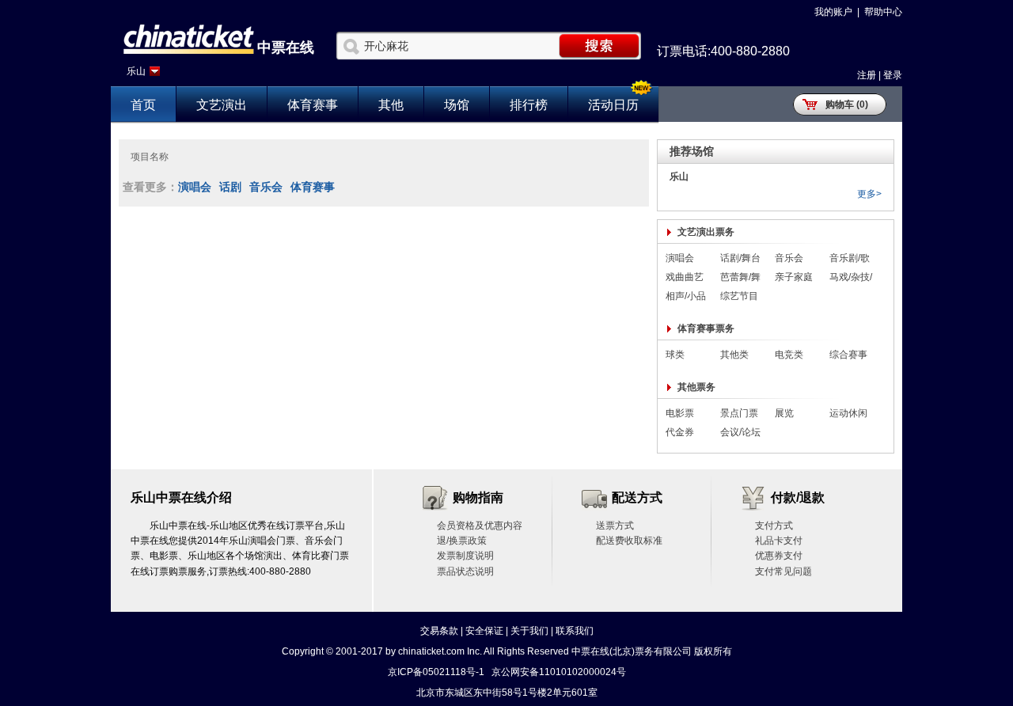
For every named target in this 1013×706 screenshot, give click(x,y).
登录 (892, 75)
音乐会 (266, 186)
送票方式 (615, 525)
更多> (869, 193)
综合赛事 (848, 354)
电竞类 (789, 354)
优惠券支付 (778, 555)
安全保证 (484, 630)
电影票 (680, 413)
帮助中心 (883, 11)
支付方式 (774, 525)
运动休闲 (848, 413)
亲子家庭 (794, 277)
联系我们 (575, 630)
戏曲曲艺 (685, 277)
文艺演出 (221, 105)
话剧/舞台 (740, 258)
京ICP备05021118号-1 (436, 672)
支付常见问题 (783, 571)
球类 (675, 354)
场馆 (456, 105)
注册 (866, 75)
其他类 (734, 354)
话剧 (230, 186)
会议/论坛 (740, 432)
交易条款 (439, 630)
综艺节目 (739, 296)
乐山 (136, 71)
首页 (143, 105)
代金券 (680, 432)
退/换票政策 (462, 540)
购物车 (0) (846, 104)
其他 (391, 105)
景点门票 (739, 413)
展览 (784, 413)
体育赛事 (312, 105)
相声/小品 (686, 296)
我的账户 (833, 11)
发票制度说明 (465, 555)
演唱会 (194, 186)
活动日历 (613, 105)
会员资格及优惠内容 (479, 525)
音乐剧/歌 (849, 258)
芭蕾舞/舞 (740, 277)
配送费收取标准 (629, 540)
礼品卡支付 (778, 540)
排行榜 (529, 105)
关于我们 (529, 630)
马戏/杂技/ (850, 277)
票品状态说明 (465, 571)
